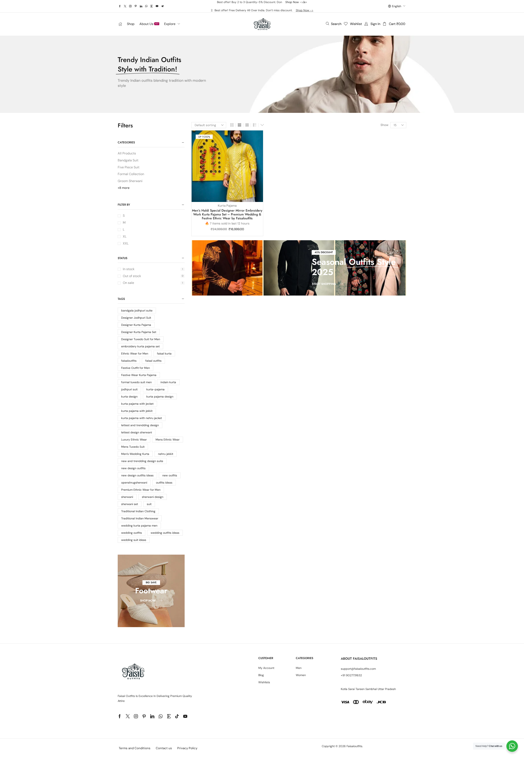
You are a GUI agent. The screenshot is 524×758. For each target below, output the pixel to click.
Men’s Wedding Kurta (135, 454)
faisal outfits (153, 361)
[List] (254, 125)
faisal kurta (164, 353)
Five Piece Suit (128, 167)
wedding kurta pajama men (139, 525)
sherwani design (152, 497)
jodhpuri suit (129, 389)
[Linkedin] (141, 6)
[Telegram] (162, 6)
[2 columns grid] (232, 125)
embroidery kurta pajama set (140, 346)
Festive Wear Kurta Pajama (138, 375)
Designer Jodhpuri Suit (136, 318)
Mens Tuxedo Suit (133, 447)
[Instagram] (130, 6)
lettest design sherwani (136, 432)
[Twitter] (125, 6)
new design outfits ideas (137, 475)
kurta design (129, 396)
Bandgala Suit (128, 160)
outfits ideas (164, 482)
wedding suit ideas (133, 540)
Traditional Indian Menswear (139, 518)
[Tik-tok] (177, 716)
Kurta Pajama (227, 206)
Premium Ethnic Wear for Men (140, 490)
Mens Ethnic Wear (168, 439)
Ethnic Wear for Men (134, 353)
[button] (333, 24)
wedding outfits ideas (165, 533)
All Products (127, 153)
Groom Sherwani (130, 181)
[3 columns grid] (239, 125)
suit (149, 504)
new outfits (169, 475)
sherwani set (129, 504)
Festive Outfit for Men (135, 368)
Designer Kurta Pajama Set (138, 332)
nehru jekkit (165, 454)
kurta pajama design (159, 396)
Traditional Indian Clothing (138, 511)
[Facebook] (120, 6)
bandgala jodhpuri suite (136, 310)
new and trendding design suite (142, 461)
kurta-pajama (155, 389)
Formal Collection (131, 174)
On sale (153, 283)
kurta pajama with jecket (137, 404)
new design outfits (133, 468)
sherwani (127, 497)
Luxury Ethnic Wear (134, 439)
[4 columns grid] (247, 125)
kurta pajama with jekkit (136, 411)
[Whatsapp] (146, 6)
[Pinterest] (135, 6)
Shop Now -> (304, 10)
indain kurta (168, 382)
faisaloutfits (129, 361)
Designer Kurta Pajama (136, 325)
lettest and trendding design (140, 425)
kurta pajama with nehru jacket (141, 418)
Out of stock (153, 276)
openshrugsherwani (134, 482)
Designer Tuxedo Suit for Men (140, 339)
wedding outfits (131, 533)
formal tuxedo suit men (136, 382)
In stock (153, 269)
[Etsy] (151, 6)
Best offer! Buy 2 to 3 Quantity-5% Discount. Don (251, 2)
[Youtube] (157, 6)
